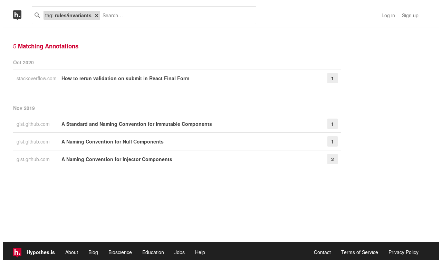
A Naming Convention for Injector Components (116, 159)
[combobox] (175, 15)
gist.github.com (34, 123)
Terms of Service (359, 252)
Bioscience (120, 252)
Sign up (410, 15)
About (71, 252)
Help (200, 252)
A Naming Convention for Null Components (112, 141)
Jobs (179, 252)
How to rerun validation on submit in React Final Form (125, 78)
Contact (322, 252)
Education (153, 252)
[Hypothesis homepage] (22, 15)
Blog (93, 252)
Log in (388, 15)
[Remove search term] (96, 15)
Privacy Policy (403, 252)
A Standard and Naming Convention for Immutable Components (136, 123)
